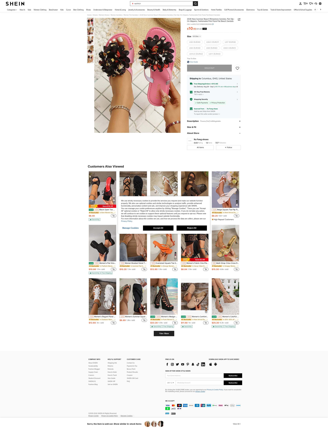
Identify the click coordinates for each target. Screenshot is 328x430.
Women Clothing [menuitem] (40, 10)
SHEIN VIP (111, 381)
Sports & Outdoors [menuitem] (201, 10)
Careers (91, 375)
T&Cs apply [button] (198, 94)
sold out (209, 68)
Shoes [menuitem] (88, 10)
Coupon (129, 375)
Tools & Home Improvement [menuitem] (280, 10)
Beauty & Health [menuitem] (153, 10)
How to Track (112, 375)
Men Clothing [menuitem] (78, 10)
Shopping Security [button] (201, 99)
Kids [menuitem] (62, 10)
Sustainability (93, 366)
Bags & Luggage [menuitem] (185, 10)
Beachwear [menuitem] (53, 10)
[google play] (215, 365)
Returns (110, 366)
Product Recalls (132, 372)
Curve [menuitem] (68, 10)
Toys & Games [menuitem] (262, 10)
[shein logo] (15, 3)
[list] (185, 364)
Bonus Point (131, 369)
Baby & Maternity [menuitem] (169, 10)
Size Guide (111, 378)
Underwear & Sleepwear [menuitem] (102, 10)
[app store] (210, 365)
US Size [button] (195, 36)
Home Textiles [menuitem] (216, 10)
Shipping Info (112, 363)
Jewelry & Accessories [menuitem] (136, 10)
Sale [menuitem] (29, 10)
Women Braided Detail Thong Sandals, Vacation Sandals (133, 263)
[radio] (195, 42)
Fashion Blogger (94, 369)
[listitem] (102, 196)
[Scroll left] (317, 9)
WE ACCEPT (170, 401)
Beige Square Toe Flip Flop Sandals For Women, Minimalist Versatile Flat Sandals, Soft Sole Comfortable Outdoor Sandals (225, 210)
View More (164, 333)
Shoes (95, 15)
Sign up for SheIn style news (178, 371)
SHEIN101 (92, 381)
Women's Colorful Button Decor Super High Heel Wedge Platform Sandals (225, 317)
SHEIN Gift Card (132, 378)
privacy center (200, 391)
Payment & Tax (132, 366)
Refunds (111, 369)
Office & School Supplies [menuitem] (303, 10)
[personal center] (300, 3)
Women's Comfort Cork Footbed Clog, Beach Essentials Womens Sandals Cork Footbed (194, 317)
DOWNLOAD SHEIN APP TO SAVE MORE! (224, 359)
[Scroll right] (320, 9)
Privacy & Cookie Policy (215, 390)
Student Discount (94, 378)
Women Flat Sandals (131, 15)
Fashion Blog (93, 384)
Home (89, 15)
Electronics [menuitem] (250, 10)
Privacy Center (93, 416)
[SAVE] (237, 68)
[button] (315, 3)
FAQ (128, 381)
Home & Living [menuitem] (120, 10)
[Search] (195, 3)
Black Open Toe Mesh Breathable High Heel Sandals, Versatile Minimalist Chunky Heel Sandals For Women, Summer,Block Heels (102, 210)
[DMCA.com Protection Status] (173, 413)
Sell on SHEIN (113, 384)
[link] (305, 3)
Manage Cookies (126, 416)
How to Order (112, 372)
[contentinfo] (203, 407)
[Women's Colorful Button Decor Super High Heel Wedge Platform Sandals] (225, 296)
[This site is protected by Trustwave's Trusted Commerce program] (167, 413)
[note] (102, 206)
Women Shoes (104, 15)
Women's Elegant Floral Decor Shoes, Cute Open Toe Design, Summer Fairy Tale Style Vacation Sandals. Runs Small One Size (102, 317)
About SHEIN (93, 363)
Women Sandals (116, 15)
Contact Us (131, 363)
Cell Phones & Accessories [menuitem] (234, 10)
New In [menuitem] (22, 10)
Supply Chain (93, 372)
